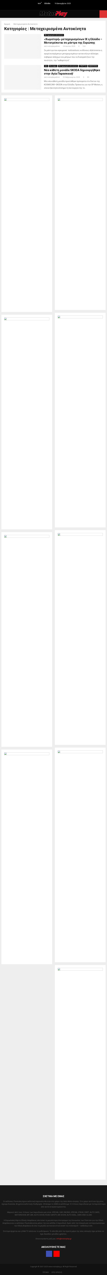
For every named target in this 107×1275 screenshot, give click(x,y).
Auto (46, 66)
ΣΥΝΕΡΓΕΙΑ (83, 66)
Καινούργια (53, 66)
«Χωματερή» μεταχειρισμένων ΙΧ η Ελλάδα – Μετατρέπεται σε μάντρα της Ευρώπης (73, 40)
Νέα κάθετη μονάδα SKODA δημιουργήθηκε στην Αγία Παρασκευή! (72, 71)
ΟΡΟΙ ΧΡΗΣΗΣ (56, 1272)
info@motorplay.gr (63, 1239)
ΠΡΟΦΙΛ (46, 1272)
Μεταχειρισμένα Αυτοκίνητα (54, 35)
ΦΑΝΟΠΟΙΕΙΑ (93, 66)
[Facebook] (49, 1254)
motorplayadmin (53, 46)
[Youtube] (57, 1254)
